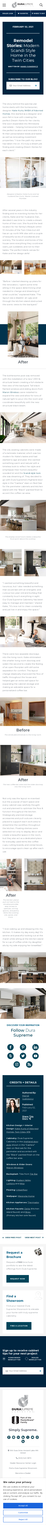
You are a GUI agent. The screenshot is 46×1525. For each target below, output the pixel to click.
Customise (23, 1512)
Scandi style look (32, 473)
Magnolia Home (26, 1196)
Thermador (33, 1202)
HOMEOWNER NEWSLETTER (14, 1359)
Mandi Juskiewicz (29, 66)
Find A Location (19, 1326)
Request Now (17, 1279)
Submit (39, 1370)
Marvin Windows (14, 1167)
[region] (23, 1501)
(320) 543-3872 (24, 1458)
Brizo (28, 1212)
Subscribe (36, 85)
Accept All (23, 1505)
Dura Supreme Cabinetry (23, 5)
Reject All (23, 1519)
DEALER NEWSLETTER (35, 1359)
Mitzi (22, 1183)
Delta (27, 1208)
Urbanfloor (21, 1190)
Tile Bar (34, 1174)
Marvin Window (11, 392)
